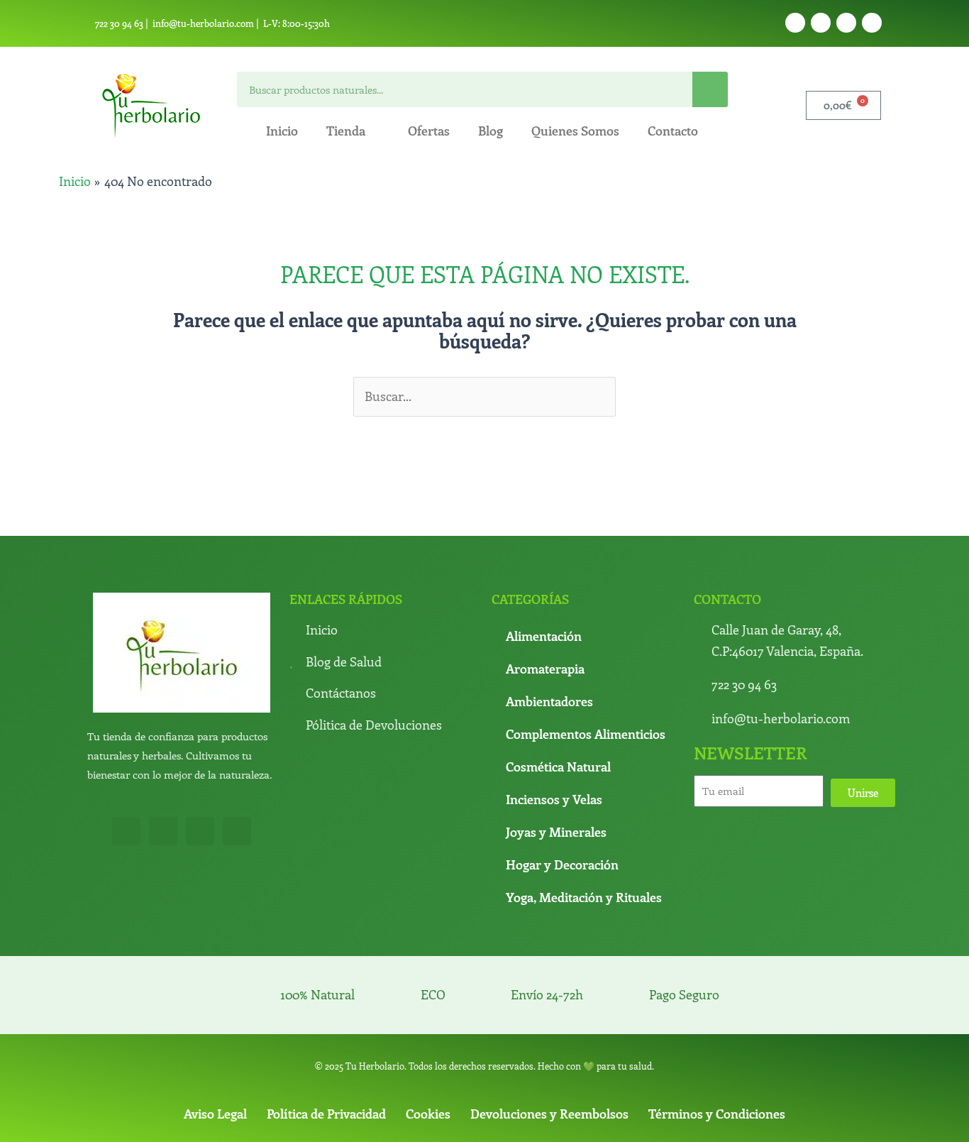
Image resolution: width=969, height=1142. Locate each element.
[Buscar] (710, 89)
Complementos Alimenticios (585, 733)
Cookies (428, 1114)
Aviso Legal (215, 1114)
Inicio (282, 130)
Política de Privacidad (326, 1114)
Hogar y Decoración (562, 864)
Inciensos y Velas (554, 799)
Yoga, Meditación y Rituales (584, 897)
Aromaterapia (545, 668)
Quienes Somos (575, 130)
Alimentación (544, 635)
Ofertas (429, 130)
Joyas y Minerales (556, 831)
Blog (490, 130)
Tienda (345, 130)
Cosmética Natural (558, 766)
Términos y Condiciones (716, 1114)
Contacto (673, 130)
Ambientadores (549, 701)
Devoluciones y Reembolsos (549, 1114)
